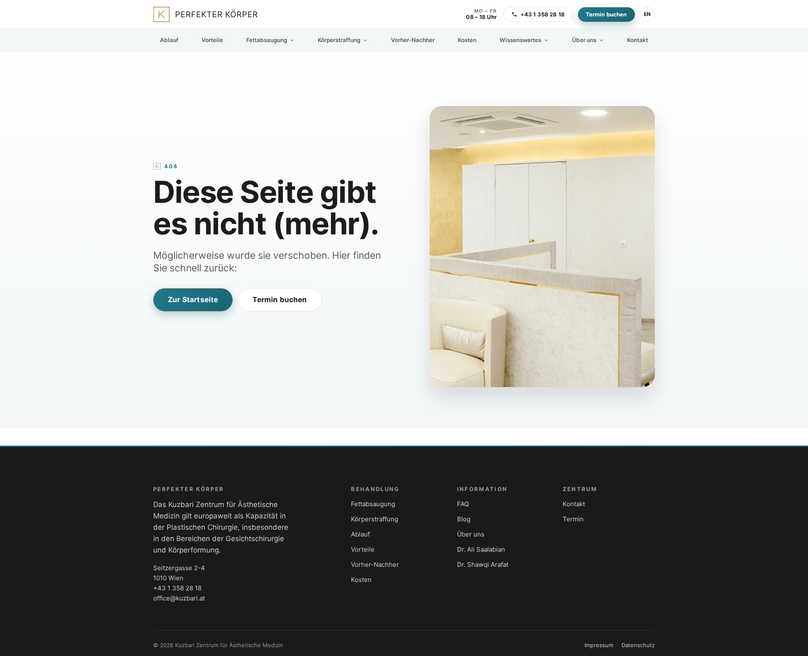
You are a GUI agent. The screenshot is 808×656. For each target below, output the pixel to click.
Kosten (467, 40)
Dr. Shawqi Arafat (482, 564)
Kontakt (637, 40)
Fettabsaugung (266, 40)
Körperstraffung (339, 40)
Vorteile (212, 40)
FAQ (463, 504)
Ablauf (169, 40)
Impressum (599, 645)
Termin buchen (606, 14)
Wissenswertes (520, 40)
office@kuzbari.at (179, 598)
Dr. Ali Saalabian (481, 549)
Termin (573, 519)
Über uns (584, 40)
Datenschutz (638, 645)
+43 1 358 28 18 (543, 14)
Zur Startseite (193, 299)
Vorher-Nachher (413, 40)
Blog (463, 519)
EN (647, 14)
